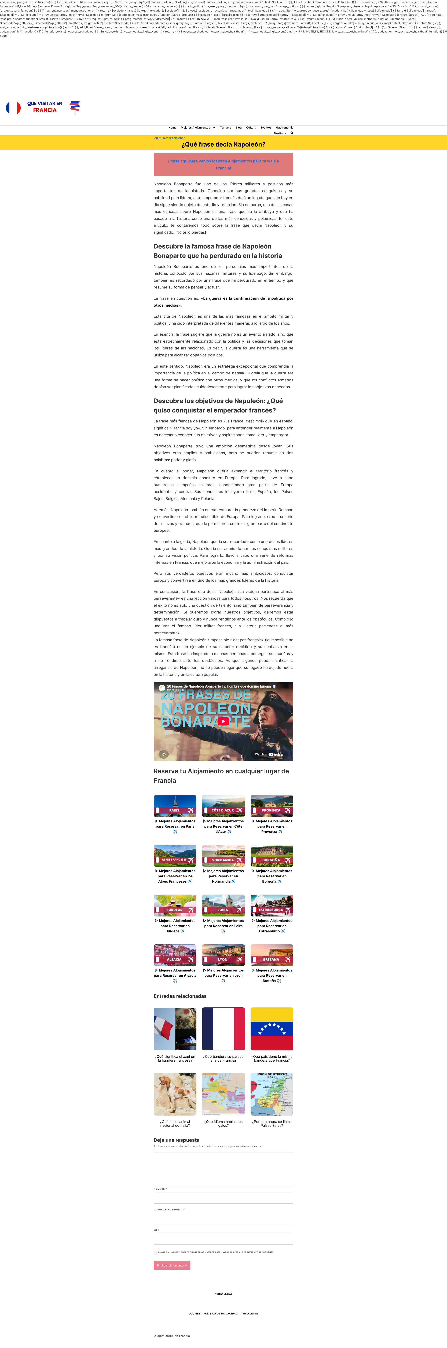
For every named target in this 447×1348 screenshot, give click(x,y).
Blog (239, 127)
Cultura (251, 127)
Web (156, 1230)
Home (172, 127)
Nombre (160, 1189)
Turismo (225, 127)
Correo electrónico (170, 1209)
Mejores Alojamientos (195, 127)
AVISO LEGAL (224, 1293)
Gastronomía (284, 127)
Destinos (280, 133)
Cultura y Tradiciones (169, 138)
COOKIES (194, 1313)
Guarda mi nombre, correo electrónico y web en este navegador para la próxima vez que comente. (216, 1252)
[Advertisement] (223, 63)
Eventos (266, 127)
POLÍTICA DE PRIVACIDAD (220, 1313)
